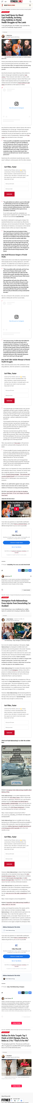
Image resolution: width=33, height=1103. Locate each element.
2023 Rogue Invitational (17, 807)
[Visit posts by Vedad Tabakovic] (3, 998)
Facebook (13, 551)
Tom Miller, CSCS (21, 619)
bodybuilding (10, 564)
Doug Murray (9, 1055)
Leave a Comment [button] (27, 590)
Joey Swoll (20, 564)
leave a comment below (20, 524)
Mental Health (27, 564)
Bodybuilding (5, 1032)
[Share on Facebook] (11, 1100)
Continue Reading (16, 1023)
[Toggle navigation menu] (30, 5)
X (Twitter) (24, 551)
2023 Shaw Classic (15, 797)
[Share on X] (14, 1100)
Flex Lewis (17, 443)
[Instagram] (30, 576)
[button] (3, 2)
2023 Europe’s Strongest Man (14, 878)
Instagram (18, 551)
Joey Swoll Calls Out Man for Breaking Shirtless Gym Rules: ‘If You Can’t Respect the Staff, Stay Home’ (15, 493)
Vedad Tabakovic (10, 619)
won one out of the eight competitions (16, 893)
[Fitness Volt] (16, 1)
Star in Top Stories (16, 547)
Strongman (5, 597)
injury (8, 986)
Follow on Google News (16, 542)
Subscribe (9, 194)
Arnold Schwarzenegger (12, 474)
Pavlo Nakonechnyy (7, 668)
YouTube (16, 552)
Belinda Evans (9, 35)
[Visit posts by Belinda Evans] (3, 576)
